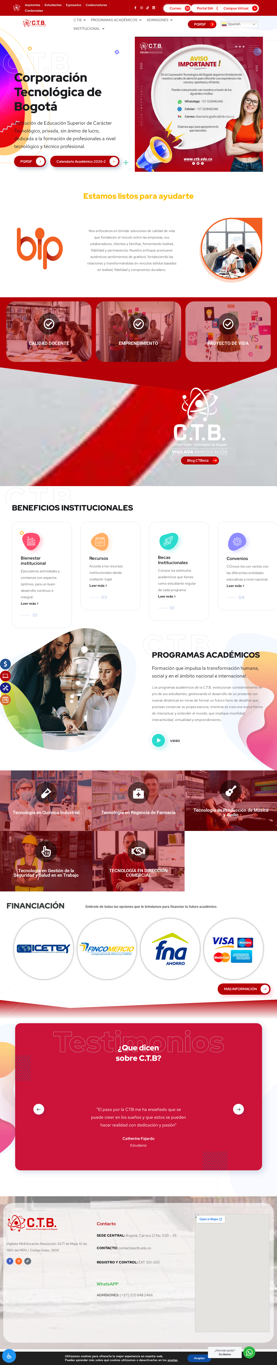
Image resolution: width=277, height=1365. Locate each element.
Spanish (233, 24)
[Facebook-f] (135, 8)
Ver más (43, 952)
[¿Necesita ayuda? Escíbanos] (249, 1352)
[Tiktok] (148, 8)
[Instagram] (141, 8)
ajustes (172, 1360)
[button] (80, 20)
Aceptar (199, 1358)
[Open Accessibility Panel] (9, 1356)
